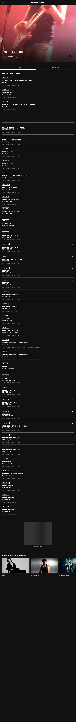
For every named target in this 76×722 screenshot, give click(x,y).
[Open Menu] (73, 2)
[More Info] (72, 78)
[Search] (3, 2)
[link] (38, 81)
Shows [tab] (18, 68)
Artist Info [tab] (56, 68)
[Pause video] (70, 56)
